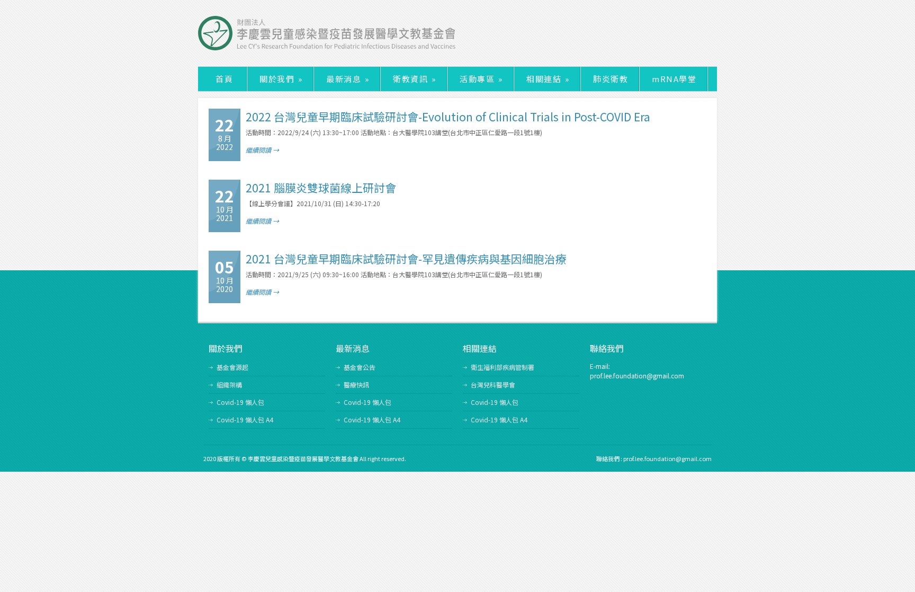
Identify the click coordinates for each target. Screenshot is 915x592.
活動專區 (481, 78)
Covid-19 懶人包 (240, 402)
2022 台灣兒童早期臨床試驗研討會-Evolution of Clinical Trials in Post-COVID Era (448, 117)
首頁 (224, 78)
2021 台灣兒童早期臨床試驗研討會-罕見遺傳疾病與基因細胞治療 (406, 259)
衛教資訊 (414, 78)
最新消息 (347, 78)
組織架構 (229, 384)
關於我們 (280, 78)
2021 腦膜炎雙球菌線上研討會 (321, 188)
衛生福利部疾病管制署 (502, 367)
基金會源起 (232, 367)
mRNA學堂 (674, 78)
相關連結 (547, 78)
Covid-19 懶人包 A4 (245, 419)
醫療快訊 (356, 384)
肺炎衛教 (610, 78)
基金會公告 (359, 367)
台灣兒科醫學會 (493, 384)
